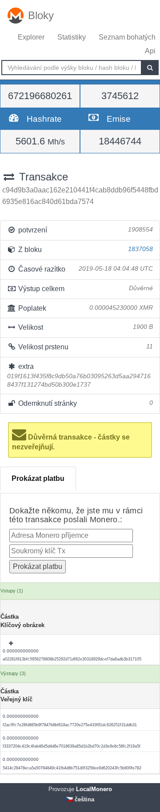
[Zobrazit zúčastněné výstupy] (11, 643)
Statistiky (71, 37)
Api (150, 51)
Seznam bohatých (127, 37)
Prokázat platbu (38, 478)
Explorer (31, 37)
